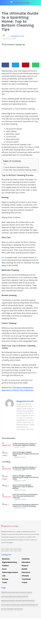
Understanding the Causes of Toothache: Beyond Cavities (24, 444)
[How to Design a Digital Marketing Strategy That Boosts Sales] (6, 454)
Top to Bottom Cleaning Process (16, 167)
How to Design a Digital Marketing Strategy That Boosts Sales (26, 453)
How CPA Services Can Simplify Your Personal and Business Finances (25, 496)
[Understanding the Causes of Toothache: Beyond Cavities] (6, 445)
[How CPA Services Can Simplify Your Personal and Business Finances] (6, 497)
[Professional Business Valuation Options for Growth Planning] (6, 506)
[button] (5, 65)
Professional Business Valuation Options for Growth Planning (25, 505)
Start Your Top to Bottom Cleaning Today (20, 170)
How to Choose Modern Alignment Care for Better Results (23, 486)
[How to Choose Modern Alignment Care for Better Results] (6, 487)
